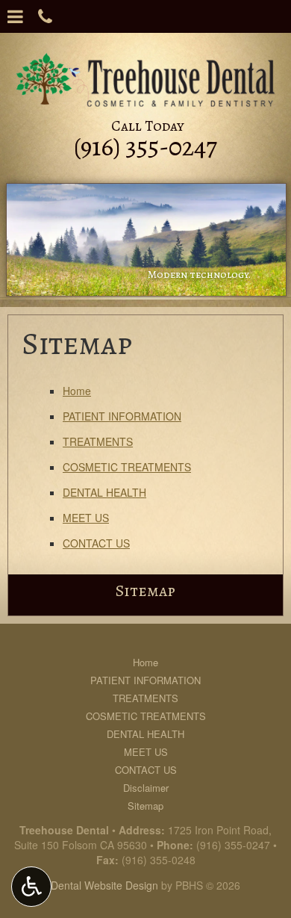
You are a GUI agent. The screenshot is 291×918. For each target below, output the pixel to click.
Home (77, 390)
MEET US (86, 517)
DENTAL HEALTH (104, 492)
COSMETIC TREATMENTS (127, 466)
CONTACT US (96, 543)
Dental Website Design (104, 885)
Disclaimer (146, 788)
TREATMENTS (98, 441)
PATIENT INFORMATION (122, 416)
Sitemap (145, 590)
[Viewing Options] (31, 886)
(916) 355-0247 (233, 844)
